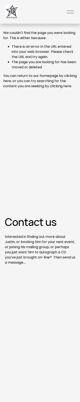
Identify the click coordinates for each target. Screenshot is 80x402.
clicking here (60, 86)
